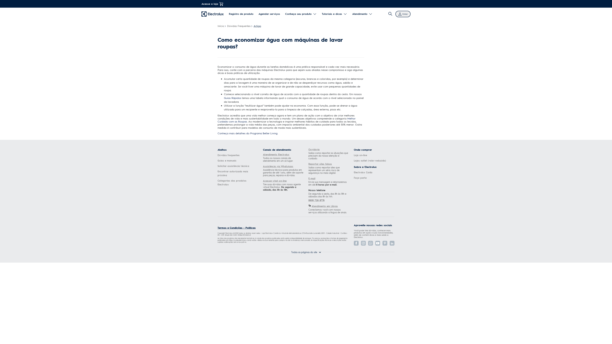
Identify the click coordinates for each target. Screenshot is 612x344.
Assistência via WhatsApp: (278, 166)
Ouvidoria (314, 149)
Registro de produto (241, 13)
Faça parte (360, 177)
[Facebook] (356, 243)
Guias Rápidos (232, 98)
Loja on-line (360, 155)
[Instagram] (363, 243)
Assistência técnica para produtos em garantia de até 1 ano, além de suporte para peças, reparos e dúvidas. (283, 172)
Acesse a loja (209, 3)
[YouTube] (377, 243)
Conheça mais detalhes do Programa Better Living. (248, 133)
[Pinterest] (384, 243)
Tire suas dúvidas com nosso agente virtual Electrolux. (282, 187)
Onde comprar (363, 149)
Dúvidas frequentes (229, 155)
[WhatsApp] (370, 243)
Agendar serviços (269, 13)
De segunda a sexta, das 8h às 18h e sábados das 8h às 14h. (327, 195)
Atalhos (222, 149)
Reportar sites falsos (320, 163)
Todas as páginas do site (304, 252)
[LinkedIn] (392, 243)
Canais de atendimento (277, 149)
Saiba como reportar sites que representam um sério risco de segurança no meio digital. (324, 170)
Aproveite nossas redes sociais (373, 225)
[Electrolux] (212, 14)
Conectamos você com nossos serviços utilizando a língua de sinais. (327, 211)
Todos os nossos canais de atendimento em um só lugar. (278, 159)
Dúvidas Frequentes (239, 26)
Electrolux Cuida (363, 172)
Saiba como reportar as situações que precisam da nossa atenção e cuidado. (328, 156)
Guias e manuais (227, 160)
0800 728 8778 (316, 200)
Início (221, 26)
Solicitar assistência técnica (233, 166)
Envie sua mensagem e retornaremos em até (327, 183)
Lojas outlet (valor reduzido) (370, 160)
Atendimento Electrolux (276, 154)
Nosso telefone (316, 190)
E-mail (311, 178)
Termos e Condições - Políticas (237, 227)
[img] (390, 14)
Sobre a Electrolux (365, 166)
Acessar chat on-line (275, 180)
